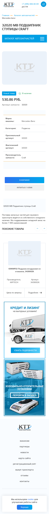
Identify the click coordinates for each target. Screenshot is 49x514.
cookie (30, 499)
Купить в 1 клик (24, 187)
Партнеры (25, 446)
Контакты (24, 481)
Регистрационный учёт (24, 464)
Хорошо (24, 507)
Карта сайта (25, 458)
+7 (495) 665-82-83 (30, 5)
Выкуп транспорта (24, 470)
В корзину (24, 180)
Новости (24, 452)
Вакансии (24, 441)
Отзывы (24, 475)
